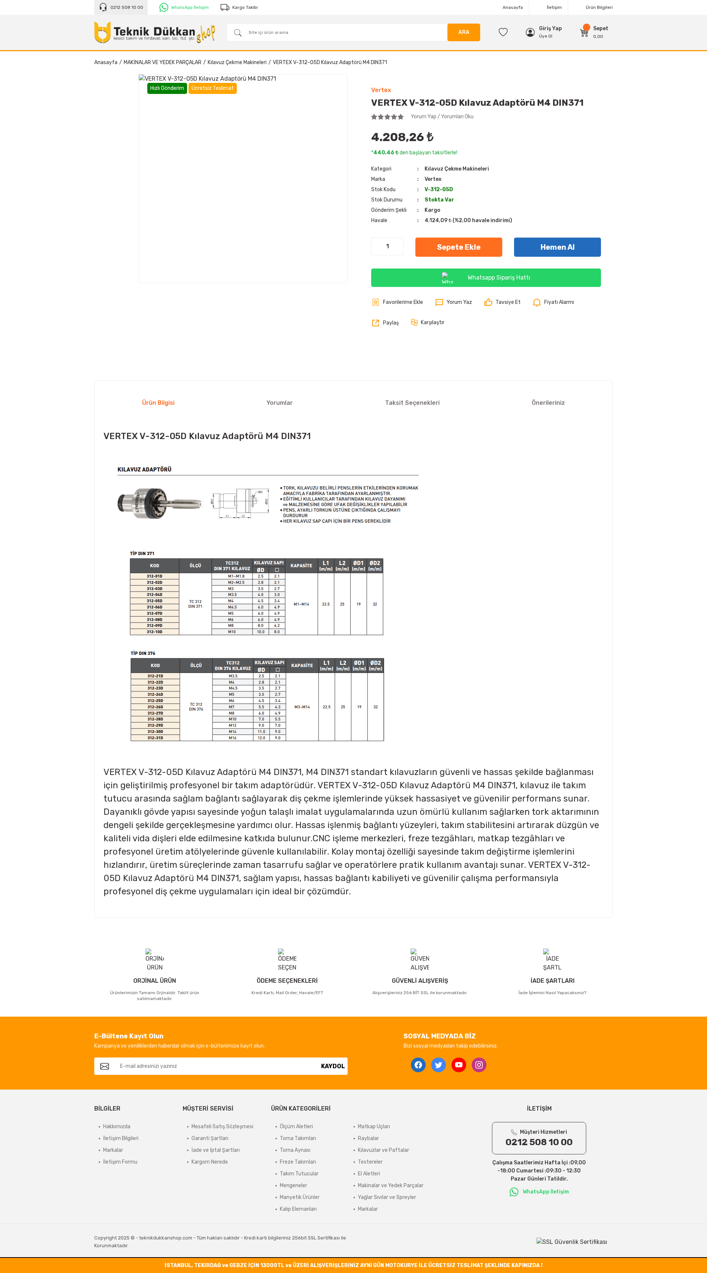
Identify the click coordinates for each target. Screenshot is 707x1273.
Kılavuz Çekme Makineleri (457, 169)
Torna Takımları (298, 1138)
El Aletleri (369, 1174)
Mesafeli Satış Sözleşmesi (222, 1126)
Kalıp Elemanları (298, 1209)
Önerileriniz (548, 402)
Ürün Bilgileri (599, 7)
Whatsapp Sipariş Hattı (499, 277)
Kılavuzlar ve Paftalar (383, 1150)
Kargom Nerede (209, 1162)
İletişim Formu (120, 1162)
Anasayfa (513, 7)
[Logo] (154, 32)
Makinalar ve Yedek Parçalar (390, 1185)
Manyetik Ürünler (300, 1197)
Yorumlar (280, 402)
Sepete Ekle (459, 247)
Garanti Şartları (209, 1138)
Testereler (370, 1162)
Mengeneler (293, 1185)
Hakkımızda (116, 1126)
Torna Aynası (295, 1150)
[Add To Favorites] (397, 302)
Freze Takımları (298, 1162)
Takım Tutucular (299, 1174)
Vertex (381, 90)
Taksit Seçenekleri (412, 402)
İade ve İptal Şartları (215, 1150)
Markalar (113, 1150)
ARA (463, 32)
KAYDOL (333, 1066)
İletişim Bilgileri (120, 1138)
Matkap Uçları (374, 1126)
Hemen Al (558, 247)
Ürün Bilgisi (158, 402)
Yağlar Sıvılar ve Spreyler (387, 1197)
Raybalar (368, 1138)
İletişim (554, 7)
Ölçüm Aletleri (296, 1126)
